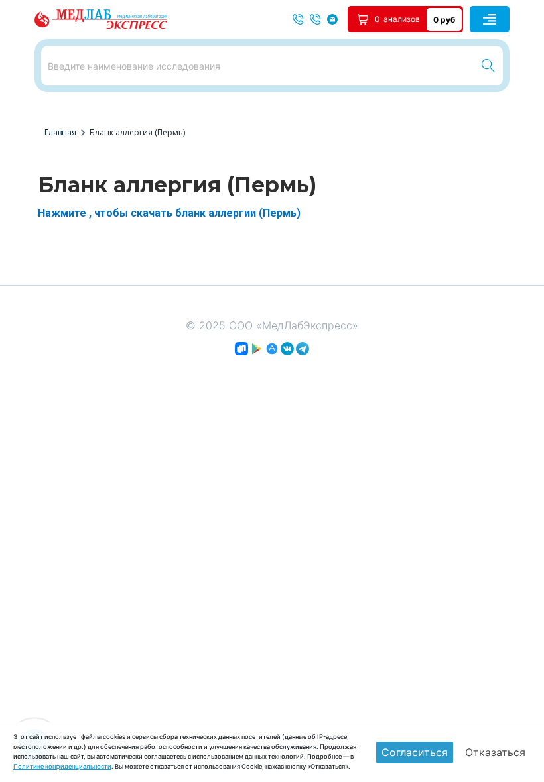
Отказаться (495, 752)
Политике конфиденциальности (62, 766)
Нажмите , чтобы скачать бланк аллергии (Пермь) (169, 213)
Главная (60, 132)
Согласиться (414, 752)
